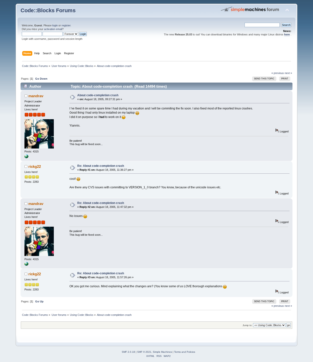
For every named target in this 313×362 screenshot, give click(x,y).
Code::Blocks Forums (48, 10)
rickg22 (34, 166)
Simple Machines (162, 352)
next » (288, 73)
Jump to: (247, 325)
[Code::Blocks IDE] (26, 157)
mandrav (35, 96)
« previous (277, 73)
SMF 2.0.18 (128, 352)
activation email (53, 29)
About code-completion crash (97, 95)
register (66, 25)
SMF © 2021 (144, 352)
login (55, 25)
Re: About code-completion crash (100, 166)
